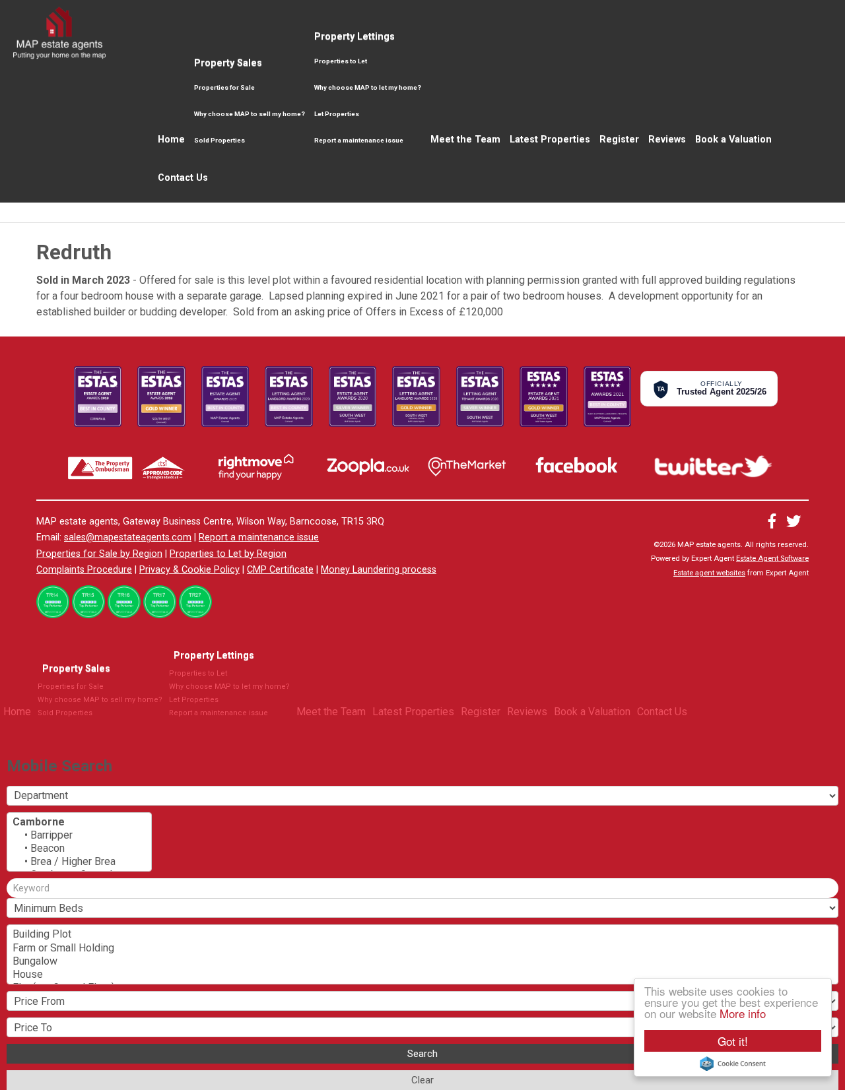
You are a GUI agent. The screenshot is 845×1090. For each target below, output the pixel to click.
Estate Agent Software (772, 558)
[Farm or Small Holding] (422, 948)
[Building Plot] (422, 934)
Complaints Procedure (84, 569)
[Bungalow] (422, 961)
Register (619, 139)
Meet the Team (465, 139)
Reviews (667, 139)
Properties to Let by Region (228, 554)
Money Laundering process (378, 569)
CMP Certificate (280, 569)
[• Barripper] (79, 835)
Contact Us (183, 177)
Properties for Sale (224, 87)
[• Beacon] (79, 848)
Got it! (733, 1041)
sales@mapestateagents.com (127, 537)
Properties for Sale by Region (99, 554)
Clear (422, 1080)
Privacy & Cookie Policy (189, 569)
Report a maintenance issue (358, 140)
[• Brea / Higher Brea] (79, 861)
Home (171, 139)
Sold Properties (219, 140)
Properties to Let (340, 61)
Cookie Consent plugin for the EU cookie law (733, 1063)
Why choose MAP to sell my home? (249, 113)
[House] (422, 974)
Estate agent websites (709, 573)
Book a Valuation (733, 139)
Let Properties (336, 113)
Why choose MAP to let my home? (367, 87)
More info (743, 1013)
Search (422, 1054)
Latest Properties (550, 139)
